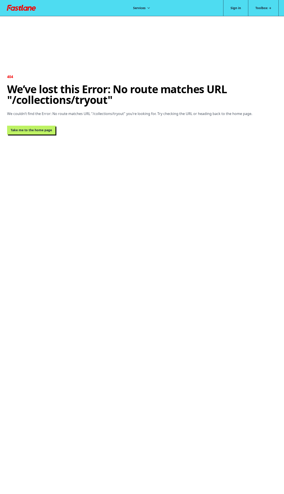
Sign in (236, 8)
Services (139, 8)
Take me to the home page (31, 130)
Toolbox (263, 8)
